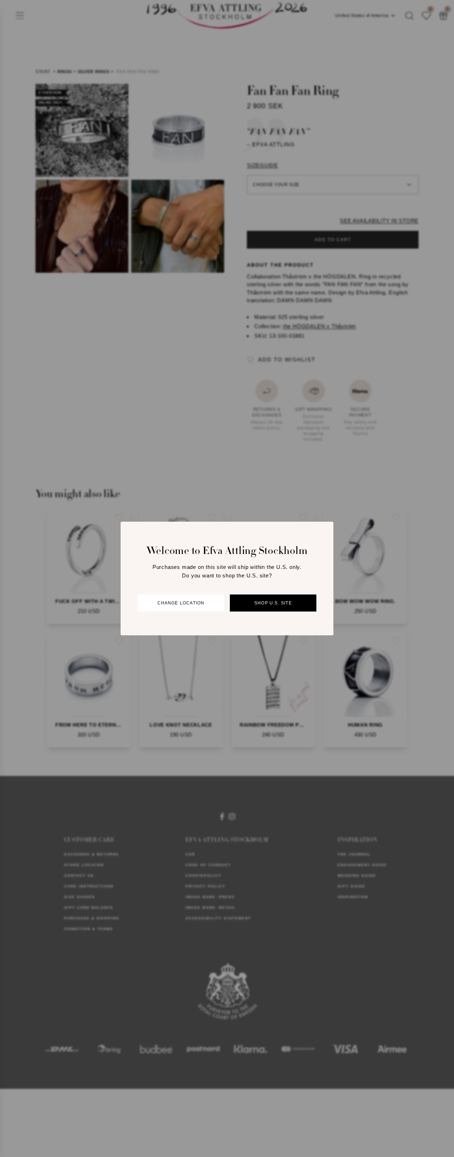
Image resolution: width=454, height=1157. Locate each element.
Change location (181, 603)
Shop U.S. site (273, 603)
